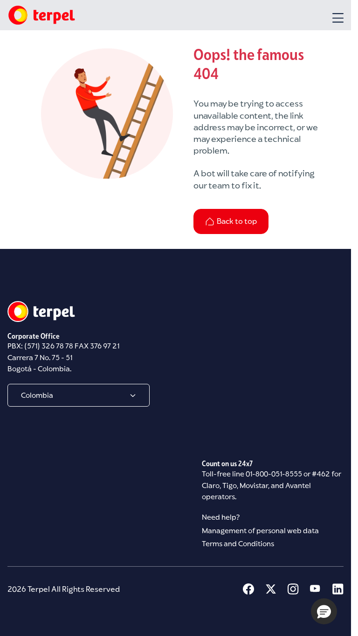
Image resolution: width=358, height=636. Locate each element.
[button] (324, 611)
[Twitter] (270, 589)
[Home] (41, 15)
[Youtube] (315, 589)
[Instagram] (293, 589)
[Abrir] (338, 17)
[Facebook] (248, 589)
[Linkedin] (338, 589)
